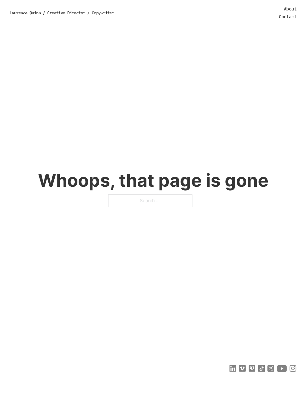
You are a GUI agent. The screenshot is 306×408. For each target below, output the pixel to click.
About (290, 9)
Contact (287, 16)
